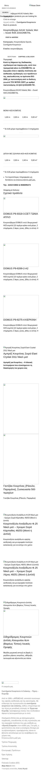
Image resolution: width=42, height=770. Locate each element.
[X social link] (18, 1)
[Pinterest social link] (24, 1)
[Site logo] (34, 5)
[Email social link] (21, 1)
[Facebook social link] (15, 1)
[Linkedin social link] (26, 1)
